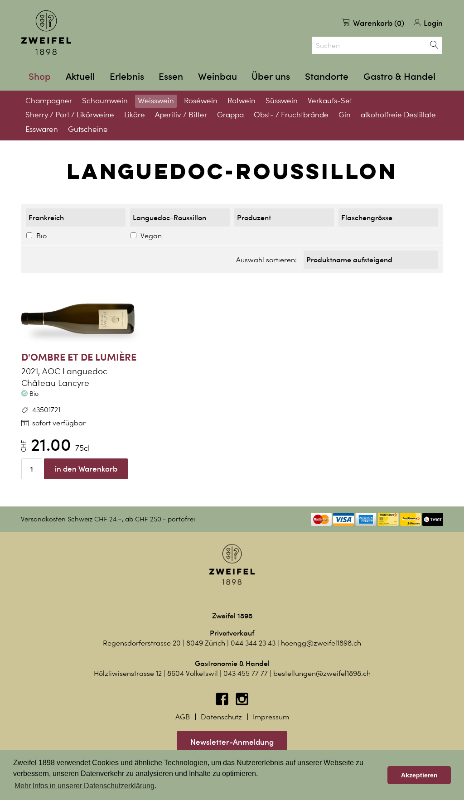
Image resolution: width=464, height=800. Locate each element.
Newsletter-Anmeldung (232, 742)
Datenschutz (221, 717)
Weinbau (217, 76)
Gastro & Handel (399, 76)
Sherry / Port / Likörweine (69, 114)
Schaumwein (105, 100)
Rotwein (241, 100)
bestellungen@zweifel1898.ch (322, 673)
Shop (40, 76)
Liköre (134, 114)
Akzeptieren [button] (419, 775)
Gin (344, 114)
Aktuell (80, 76)
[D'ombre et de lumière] (87, 318)
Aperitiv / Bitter (181, 114)
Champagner (48, 100)
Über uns (270, 76)
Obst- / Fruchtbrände (291, 114)
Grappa (230, 114)
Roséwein (201, 100)
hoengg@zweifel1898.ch (321, 643)
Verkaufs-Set (330, 100)
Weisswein (156, 100)
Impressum (271, 717)
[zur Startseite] (46, 33)
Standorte (326, 76)
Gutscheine (88, 129)
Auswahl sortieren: (266, 259)
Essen (171, 76)
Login (432, 23)
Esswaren (41, 129)
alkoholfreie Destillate (398, 114)
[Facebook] (223, 703)
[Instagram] (242, 703)
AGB (182, 717)
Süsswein (282, 100)
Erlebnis (127, 76)
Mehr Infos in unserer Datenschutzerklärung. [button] (85, 786)
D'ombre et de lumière (78, 357)
